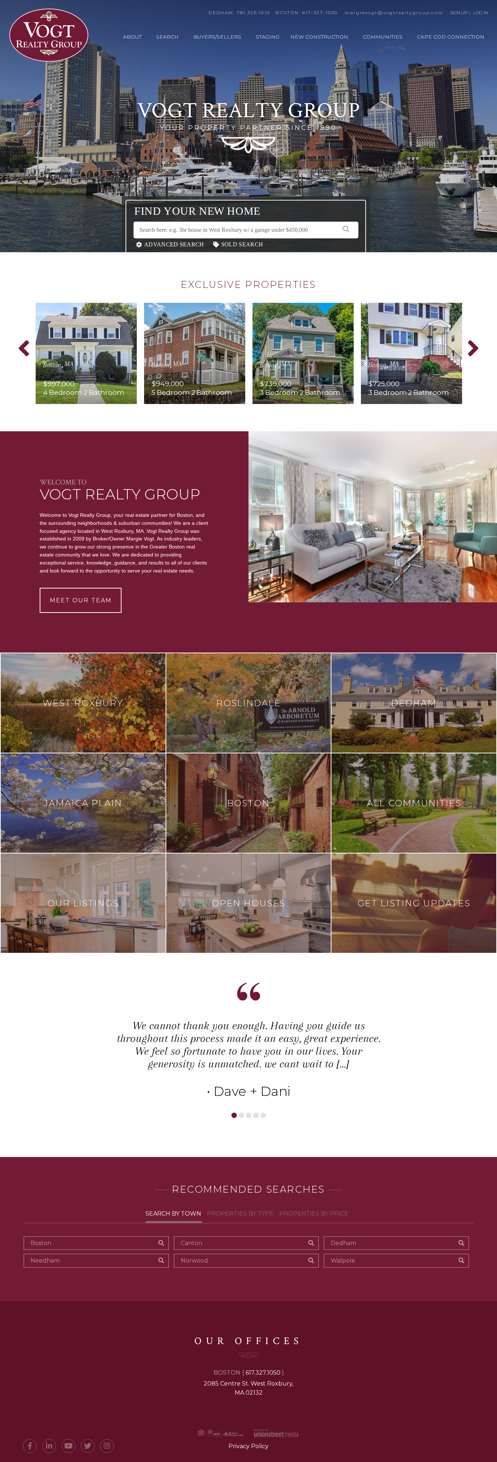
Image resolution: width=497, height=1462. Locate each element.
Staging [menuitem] (267, 36)
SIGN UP (459, 12)
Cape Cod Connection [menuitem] (450, 36)
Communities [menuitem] (382, 36)
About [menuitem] (132, 36)
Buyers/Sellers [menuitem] (217, 36)
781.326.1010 (253, 12)
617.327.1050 (263, 1372)
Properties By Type (240, 1213)
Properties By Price (314, 1213)
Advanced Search (174, 244)
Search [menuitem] (167, 36)
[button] (346, 230)
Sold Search (242, 244)
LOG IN (480, 12)
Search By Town (173, 1213)
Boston (41, 1243)
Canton (191, 1243)
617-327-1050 (320, 12)
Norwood (194, 1260)
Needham (45, 1260)
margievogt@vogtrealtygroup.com (394, 12)
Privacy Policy (248, 1446)
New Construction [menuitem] (319, 36)
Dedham (343, 1243)
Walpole (343, 1260)
